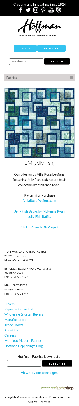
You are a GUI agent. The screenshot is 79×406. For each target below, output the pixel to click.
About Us (11, 330)
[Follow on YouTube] (51, 11)
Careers (10, 335)
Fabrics (11, 77)
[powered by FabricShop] (57, 388)
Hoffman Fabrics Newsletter (40, 356)
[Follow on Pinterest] (43, 11)
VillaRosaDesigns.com (39, 200)
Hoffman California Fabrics (39, 27)
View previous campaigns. (39, 373)
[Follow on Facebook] (20, 11)
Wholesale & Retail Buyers (23, 314)
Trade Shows (13, 325)
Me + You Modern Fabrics (23, 340)
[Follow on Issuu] (58, 11)
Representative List (18, 309)
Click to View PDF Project (40, 227)
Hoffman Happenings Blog (23, 346)
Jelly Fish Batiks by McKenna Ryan (39, 211)
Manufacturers (15, 319)
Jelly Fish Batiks (39, 216)
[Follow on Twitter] (28, 11)
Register (51, 48)
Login (25, 48)
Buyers (9, 304)
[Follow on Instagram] (35, 11)
